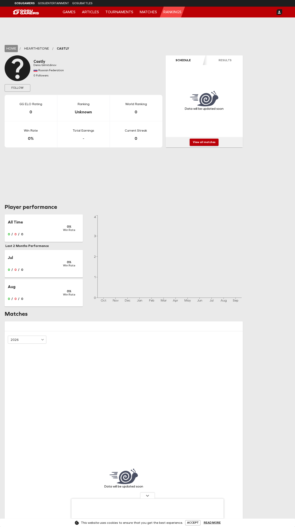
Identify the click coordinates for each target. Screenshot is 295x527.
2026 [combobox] (15, 340)
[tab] (183, 60)
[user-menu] (279, 12)
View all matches (204, 142)
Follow (17, 87)
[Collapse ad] (147, 495)
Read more (212, 522)
